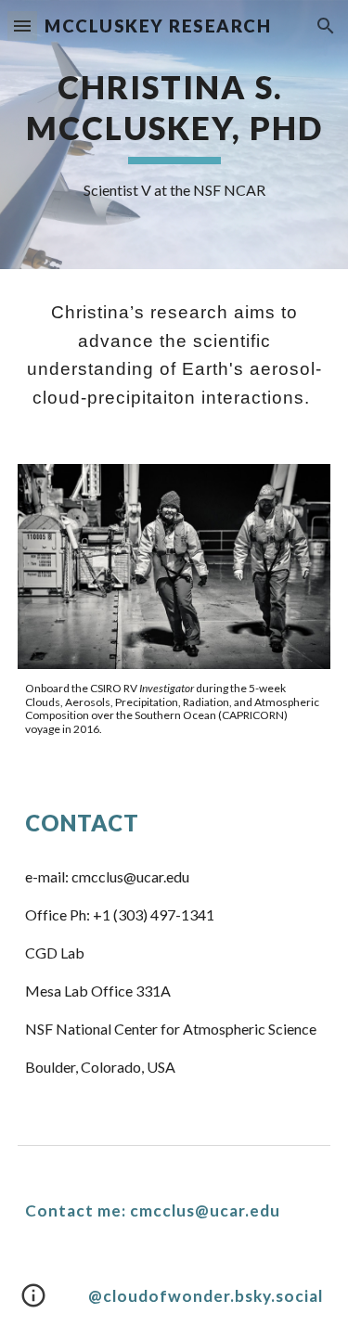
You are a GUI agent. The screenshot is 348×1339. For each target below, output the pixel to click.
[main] (174, 134)
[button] (22, 25)
